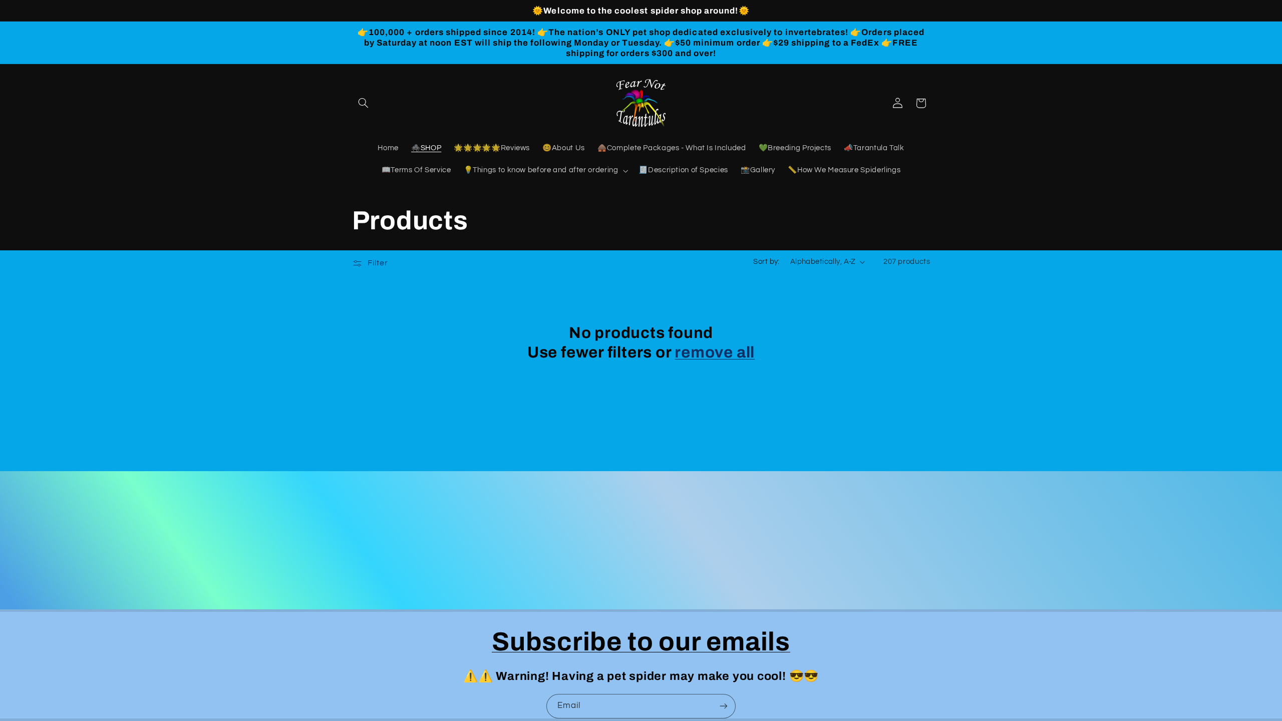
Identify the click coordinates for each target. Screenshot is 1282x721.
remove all (715, 352)
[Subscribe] (723, 706)
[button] (363, 103)
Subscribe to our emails (641, 641)
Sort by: (766, 261)
